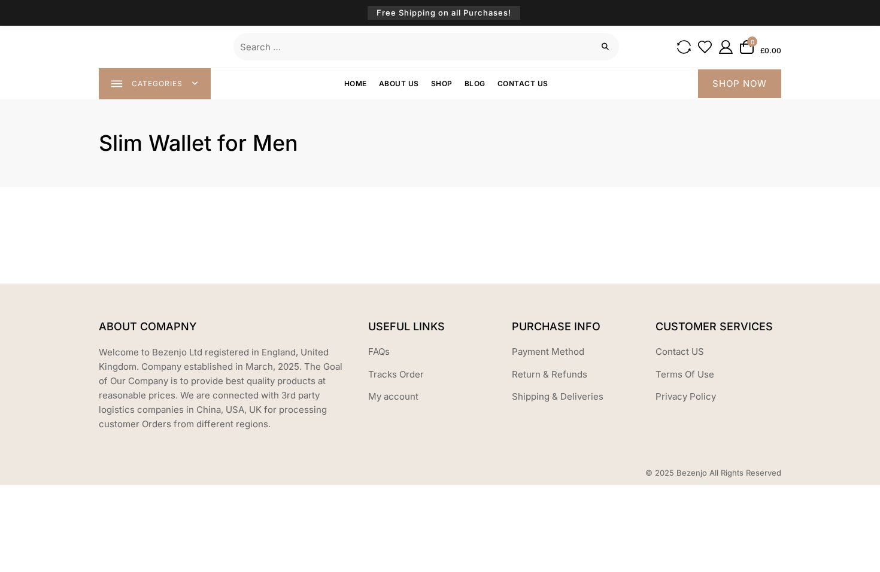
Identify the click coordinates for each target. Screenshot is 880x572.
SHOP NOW (739, 83)
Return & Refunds (549, 374)
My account (393, 396)
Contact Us (522, 83)
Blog (475, 83)
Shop (442, 83)
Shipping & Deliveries (557, 396)
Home (355, 83)
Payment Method (548, 351)
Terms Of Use (685, 374)
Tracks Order (396, 374)
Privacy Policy (686, 396)
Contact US (680, 351)
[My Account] (725, 46)
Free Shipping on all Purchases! (444, 12)
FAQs (379, 351)
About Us (399, 83)
